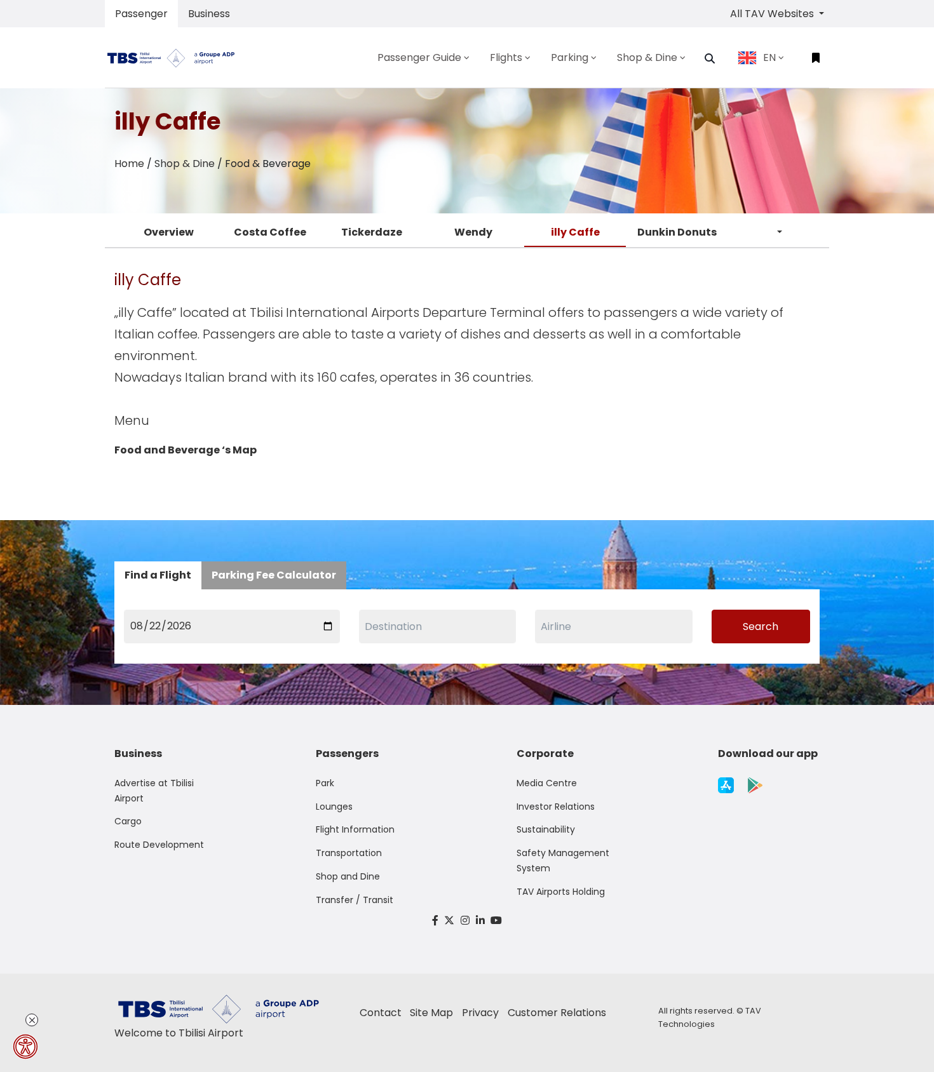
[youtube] (496, 920)
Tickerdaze (371, 232)
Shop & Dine (184, 163)
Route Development (159, 844)
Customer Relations (557, 1012)
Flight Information (355, 829)
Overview (169, 232)
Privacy (480, 1012)
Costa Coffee (270, 232)
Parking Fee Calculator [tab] (274, 575)
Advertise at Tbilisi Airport (154, 791)
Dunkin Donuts (677, 232)
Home (129, 163)
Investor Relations (556, 806)
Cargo (128, 821)
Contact (381, 1012)
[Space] (176, 57)
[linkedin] (480, 920)
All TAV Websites (773, 13)
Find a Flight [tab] (158, 575)
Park (325, 783)
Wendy (473, 232)
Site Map (431, 1012)
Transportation (349, 853)
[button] (709, 58)
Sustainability (546, 829)
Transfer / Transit (354, 900)
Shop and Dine (348, 876)
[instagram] (465, 920)
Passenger (141, 13)
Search (760, 626)
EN (769, 57)
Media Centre (547, 783)
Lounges (334, 806)
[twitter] (450, 920)
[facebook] (435, 920)
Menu (131, 420)
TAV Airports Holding (561, 891)
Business (209, 13)
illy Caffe (575, 232)
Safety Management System (563, 860)
